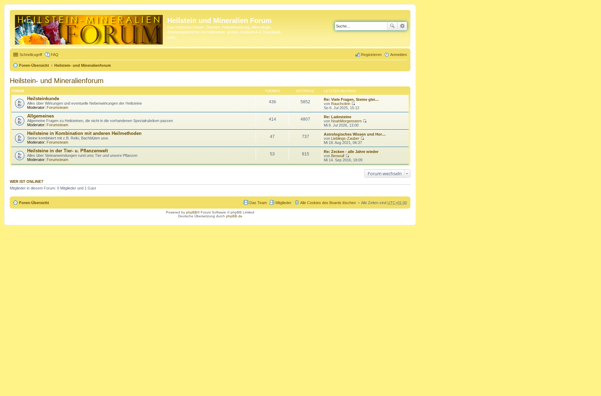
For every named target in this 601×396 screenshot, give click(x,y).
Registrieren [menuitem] (371, 54)
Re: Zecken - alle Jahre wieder (351, 151)
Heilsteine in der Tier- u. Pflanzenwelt (67, 150)
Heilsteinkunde (43, 98)
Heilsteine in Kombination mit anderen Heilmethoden (84, 133)
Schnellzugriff (30, 54)
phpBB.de (234, 216)
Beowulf (337, 156)
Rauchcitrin (340, 104)
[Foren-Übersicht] (89, 28)
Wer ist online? (26, 181)
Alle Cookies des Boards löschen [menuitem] (328, 203)
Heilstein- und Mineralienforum (82, 65)
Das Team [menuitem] (258, 203)
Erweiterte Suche (402, 26)
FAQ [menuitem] (54, 54)
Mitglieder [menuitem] (283, 203)
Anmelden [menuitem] (398, 54)
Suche (392, 26)
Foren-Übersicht (34, 65)
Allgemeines (40, 116)
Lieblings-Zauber (345, 138)
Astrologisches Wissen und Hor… (355, 134)
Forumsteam (57, 107)
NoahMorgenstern (346, 121)
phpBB (191, 212)
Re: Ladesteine (337, 117)
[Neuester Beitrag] (353, 104)
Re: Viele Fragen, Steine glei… (351, 99)
